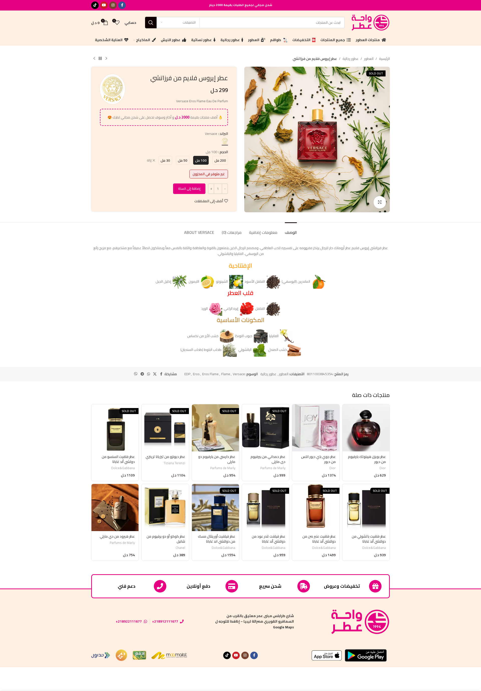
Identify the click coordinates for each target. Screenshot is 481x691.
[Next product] (94, 59)
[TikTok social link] (95, 5)
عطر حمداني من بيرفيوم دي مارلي (268, 459)
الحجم (224, 152)
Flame (225, 374)
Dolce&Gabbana (123, 468)
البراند (224, 133)
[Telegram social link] (142, 374)
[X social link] (155, 374)
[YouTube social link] (104, 5)
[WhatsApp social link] (149, 374)
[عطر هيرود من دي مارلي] (115, 507)
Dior (383, 468)
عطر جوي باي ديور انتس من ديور (318, 459)
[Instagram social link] (113, 5)
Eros (196, 374)
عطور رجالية (350, 58)
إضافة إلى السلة (189, 188)
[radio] (225, 141)
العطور (369, 58)
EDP (187, 374)
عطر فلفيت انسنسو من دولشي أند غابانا (118, 459)
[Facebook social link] (122, 5)
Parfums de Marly (272, 468)
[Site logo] (370, 22)
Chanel (180, 548)
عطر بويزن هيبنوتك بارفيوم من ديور (367, 459)
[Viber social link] (136, 374)
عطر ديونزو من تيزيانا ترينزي (165, 456)
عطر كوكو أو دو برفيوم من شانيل (166, 539)
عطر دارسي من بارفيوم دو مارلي (216, 459)
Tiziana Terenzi (174, 463)
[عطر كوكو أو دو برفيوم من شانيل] (165, 507)
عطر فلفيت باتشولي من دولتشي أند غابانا (369, 539)
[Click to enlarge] (380, 202)
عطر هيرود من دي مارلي (117, 536)
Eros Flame (210, 374)
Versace (239, 374)
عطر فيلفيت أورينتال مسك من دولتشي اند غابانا (216, 539)
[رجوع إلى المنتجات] (100, 59)
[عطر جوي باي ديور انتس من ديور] (315, 427)
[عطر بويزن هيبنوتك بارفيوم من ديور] (366, 427)
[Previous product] (106, 59)
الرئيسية (384, 58)
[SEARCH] (151, 22)
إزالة (149, 160)
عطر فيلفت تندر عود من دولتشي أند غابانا (268, 539)
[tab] (291, 230)
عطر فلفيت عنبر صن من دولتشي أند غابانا (319, 539)
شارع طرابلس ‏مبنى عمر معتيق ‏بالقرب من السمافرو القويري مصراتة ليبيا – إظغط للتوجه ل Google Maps (254, 621)
